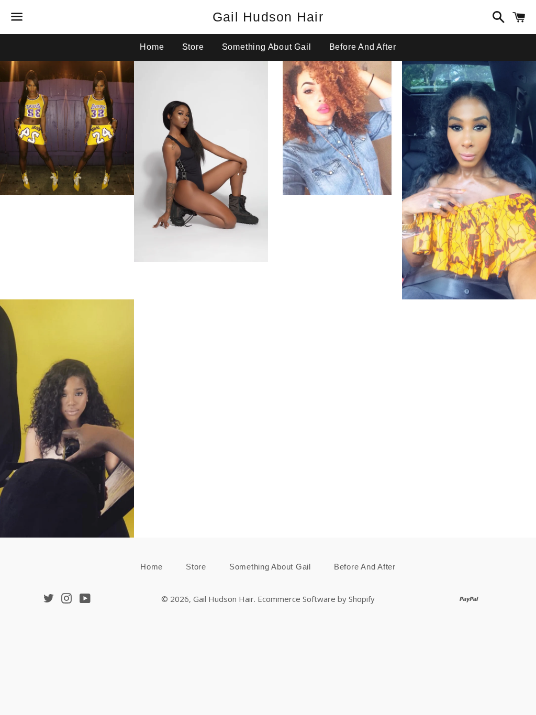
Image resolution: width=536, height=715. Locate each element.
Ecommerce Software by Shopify (316, 599)
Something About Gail (266, 46)
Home (152, 46)
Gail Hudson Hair (268, 16)
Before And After (362, 46)
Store (193, 46)
